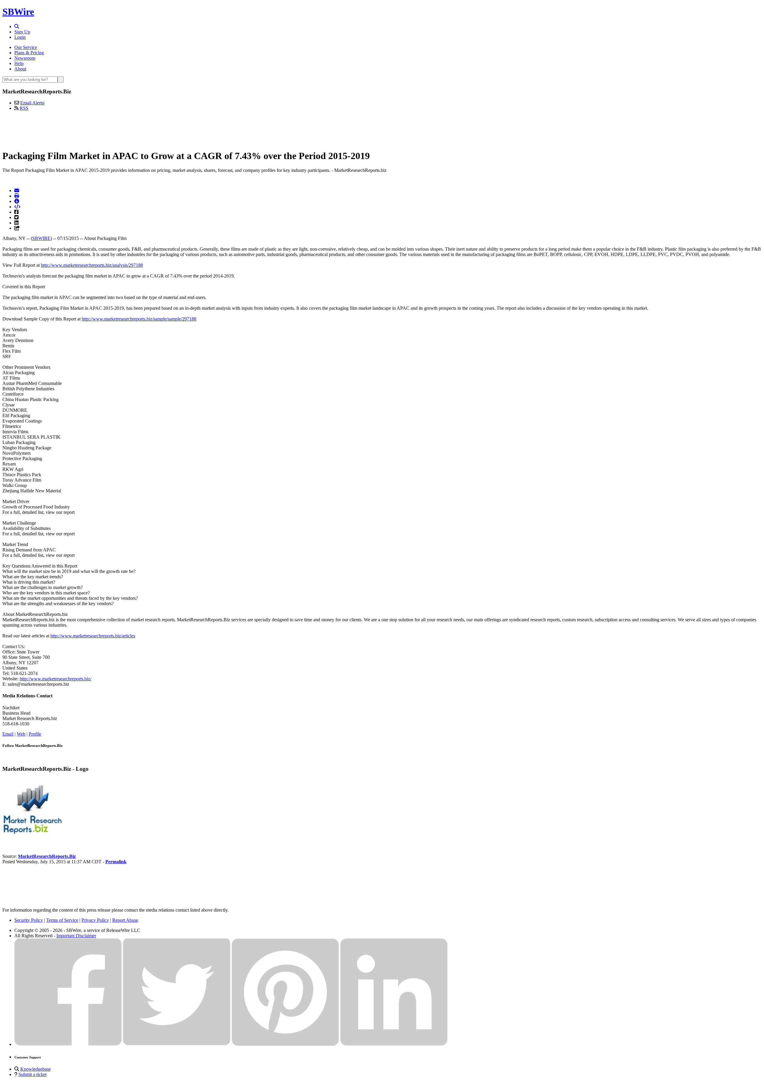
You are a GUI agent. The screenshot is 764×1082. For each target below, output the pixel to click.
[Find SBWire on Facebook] (68, 1044)
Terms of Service (62, 920)
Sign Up (22, 31)
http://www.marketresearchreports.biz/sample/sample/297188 (139, 318)
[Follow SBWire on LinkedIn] (394, 1044)
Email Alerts (32, 102)
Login (20, 37)
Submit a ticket (33, 1074)
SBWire (18, 11)
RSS (24, 108)
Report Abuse (125, 920)
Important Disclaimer (76, 935)
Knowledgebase (35, 1069)
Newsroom (24, 58)
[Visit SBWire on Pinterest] (285, 1044)
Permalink (116, 861)
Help (19, 63)
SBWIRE (41, 238)
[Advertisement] (382, 129)
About (20, 68)
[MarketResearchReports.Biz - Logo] (32, 836)
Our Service (25, 47)
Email (7, 733)
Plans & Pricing (29, 52)
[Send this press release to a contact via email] (16, 190)
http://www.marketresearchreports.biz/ (55, 678)
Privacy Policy (95, 920)
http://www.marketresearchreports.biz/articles (92, 635)
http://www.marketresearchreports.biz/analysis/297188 (92, 265)
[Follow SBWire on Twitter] (176, 1044)
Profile (35, 733)
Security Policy (28, 920)
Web (21, 733)
